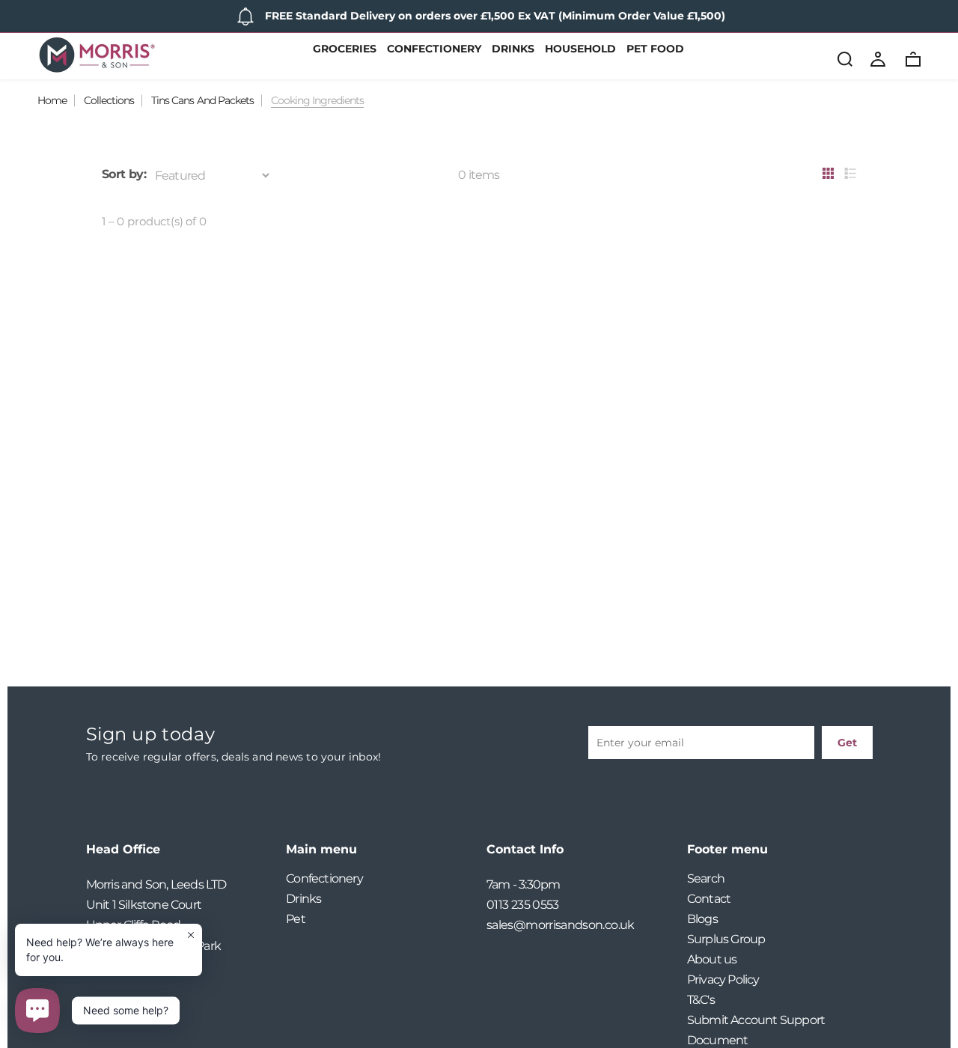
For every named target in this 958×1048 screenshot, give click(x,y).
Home (52, 100)
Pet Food (655, 49)
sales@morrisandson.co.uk (560, 925)
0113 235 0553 (522, 905)
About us (712, 959)
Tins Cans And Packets (202, 100)
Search (705, 878)
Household (580, 49)
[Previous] (26, 16)
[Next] (932, 16)
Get (847, 742)
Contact (708, 899)
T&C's (701, 1000)
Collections (109, 100)
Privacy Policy (723, 979)
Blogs (702, 919)
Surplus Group (726, 939)
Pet (295, 919)
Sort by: (124, 174)
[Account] (877, 58)
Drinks (513, 49)
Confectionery (434, 49)
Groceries (344, 49)
